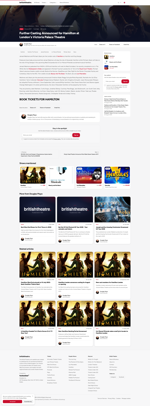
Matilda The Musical (74, 377)
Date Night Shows (93, 385)
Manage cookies (126, 398)
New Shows (91, 375)
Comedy (49, 377)
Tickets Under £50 (93, 372)
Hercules (40, 80)
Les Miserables (81, 74)
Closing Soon (91, 377)
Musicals (23, 168)
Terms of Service (102, 398)
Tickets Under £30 (93, 370)
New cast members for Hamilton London (109, 282)
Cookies (118, 398)
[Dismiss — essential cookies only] (33, 396)
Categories (53, 2)
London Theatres (92, 364)
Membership (112, 370)
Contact (111, 364)
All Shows (36, 2)
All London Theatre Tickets (54, 359)
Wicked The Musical (74, 370)
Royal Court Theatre (86, 69)
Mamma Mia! (72, 372)
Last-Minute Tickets (52, 362)
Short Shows (91, 383)
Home (21, 26)
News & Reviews (64, 2)
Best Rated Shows (93, 380)
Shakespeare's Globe (35, 69)
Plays (48, 372)
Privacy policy (57, 139)
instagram (113, 377)
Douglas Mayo (32, 115)
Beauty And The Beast (57, 74)
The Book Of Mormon (74, 380)
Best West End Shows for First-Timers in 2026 (36, 227)
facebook (121, 377)
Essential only (28, 401)
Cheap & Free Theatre (94, 388)
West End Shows (51, 364)
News (37, 26)
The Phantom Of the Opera (76, 362)
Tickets (44, 2)
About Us (111, 362)
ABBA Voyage (72, 375)
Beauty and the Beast (55, 185)
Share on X (102, 44)
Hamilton (60, 56)
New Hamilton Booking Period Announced (72, 331)
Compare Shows (92, 390)
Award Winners (51, 380)
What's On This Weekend (95, 362)
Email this (126, 44)
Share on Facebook (114, 44)
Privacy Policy (111, 398)
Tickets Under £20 (93, 367)
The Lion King (72, 359)
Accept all (12, 401)
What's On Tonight (93, 359)
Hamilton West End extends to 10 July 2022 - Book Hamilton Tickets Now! (36, 283)
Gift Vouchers (113, 367)
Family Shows (51, 375)
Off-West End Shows (53, 367)
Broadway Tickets (52, 383)
